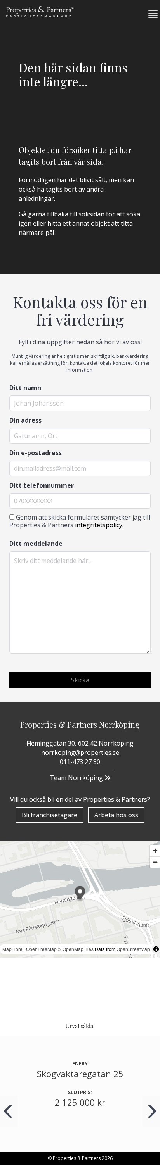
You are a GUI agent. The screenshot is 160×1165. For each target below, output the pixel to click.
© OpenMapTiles (76, 949)
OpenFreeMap (41, 949)
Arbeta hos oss (116, 815)
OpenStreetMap (133, 949)
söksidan (91, 214)
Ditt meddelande (36, 543)
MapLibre (12, 949)
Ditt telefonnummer (41, 485)
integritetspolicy (98, 525)
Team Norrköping (77, 777)
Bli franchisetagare (49, 815)
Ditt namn (25, 387)
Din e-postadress (35, 453)
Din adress (25, 420)
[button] (150, 14)
